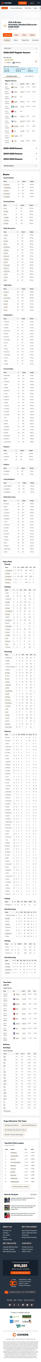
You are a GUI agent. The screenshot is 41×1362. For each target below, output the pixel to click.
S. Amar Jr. (6, 292)
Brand (5, 1237)
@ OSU (17, 1004)
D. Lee (5, 214)
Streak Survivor (27, 1247)
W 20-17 (22, 101)
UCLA (5, 1096)
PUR (15, 96)
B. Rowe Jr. (6, 268)
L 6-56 (23, 1013)
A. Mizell (6, 253)
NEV (15, 121)
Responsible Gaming (29, 1237)
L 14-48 (24, 999)
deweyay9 (13, 1175)
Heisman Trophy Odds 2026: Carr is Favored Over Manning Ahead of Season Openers (23, 1214)
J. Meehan (6, 250)
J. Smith (6, 274)
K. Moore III (6, 256)
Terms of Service (29, 1300)
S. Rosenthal (7, 265)
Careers (5, 1233)
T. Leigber (6, 217)
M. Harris (6, 241)
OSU (5, 1074)
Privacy (20, 1300)
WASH (17, 999)
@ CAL (16, 87)
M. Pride (6, 262)
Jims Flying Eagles (15, 1162)
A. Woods (6, 223)
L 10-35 (24, 1038)
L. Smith (6, 277)
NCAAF (4, 8)
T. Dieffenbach (7, 187)
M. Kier (5, 244)
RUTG (5, 1099)
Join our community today (20, 1273)
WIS (15, 111)
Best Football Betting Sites (29, 1125)
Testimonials (7, 1239)
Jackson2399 (14, 1155)
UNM (17, 1038)
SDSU (15, 92)
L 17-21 (22, 126)
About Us (7, 1227)
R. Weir (5, 280)
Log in (32, 3)
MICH (5, 1084)
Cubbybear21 (14, 1178)
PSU (17, 1028)
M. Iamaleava (7, 193)
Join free (22, 3)
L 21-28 (24, 1008)
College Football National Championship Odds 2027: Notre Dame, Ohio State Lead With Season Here (23, 1207)
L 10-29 (22, 140)
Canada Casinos (9, 1249)
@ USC (17, 994)
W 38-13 (22, 116)
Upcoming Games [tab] (11, 76)
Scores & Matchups (16, 8)
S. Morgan (6, 259)
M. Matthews (7, 247)
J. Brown (6, 235)
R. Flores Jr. (8, 700)
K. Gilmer (7, 715)
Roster (16, 40)
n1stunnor (13, 1168)
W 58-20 (22, 121)
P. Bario (5, 295)
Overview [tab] (7, 35)
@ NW (17, 1033)
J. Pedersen (8, 684)
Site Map (9, 1300)
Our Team (6, 1235)
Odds (35, 8)
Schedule (7, 40)
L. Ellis (5, 238)
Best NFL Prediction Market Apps (14, 1134)
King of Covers (27, 1249)
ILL (15, 131)
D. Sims (5, 310)
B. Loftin (6, 304)
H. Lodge (6, 301)
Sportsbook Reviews (29, 1230)
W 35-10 (22, 91)
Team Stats (35, 40)
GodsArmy (13, 1165)
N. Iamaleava (7, 196)
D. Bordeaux (7, 184)
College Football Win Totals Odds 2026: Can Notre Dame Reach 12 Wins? (23, 1199)
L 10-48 (24, 1004)
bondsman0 (13, 1152)
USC (15, 140)
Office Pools (26, 1251)
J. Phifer (6, 307)
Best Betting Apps (9, 1251)
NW (4, 1062)
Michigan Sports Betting (11, 1125)
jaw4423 (12, 1172)
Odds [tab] (16, 35)
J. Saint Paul (7, 271)
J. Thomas (6, 220)
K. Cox (5, 208)
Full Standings (7, 1111)
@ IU (17, 1013)
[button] (36, 52)
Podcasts (25, 1235)
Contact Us (7, 1230)
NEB (17, 1009)
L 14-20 (22, 131)
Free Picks (28, 8)
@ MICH (16, 136)
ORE (5, 1065)
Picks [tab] (24, 35)
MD (17, 1018)
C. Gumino (6, 190)
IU (4, 1068)
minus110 (13, 1159)
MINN (5, 1093)
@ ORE (16, 106)
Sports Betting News (29, 1233)
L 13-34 (22, 106)
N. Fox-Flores (7, 298)
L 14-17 (23, 1033)
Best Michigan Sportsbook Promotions (15, 1130)
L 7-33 (22, 87)
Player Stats (25, 40)
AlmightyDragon (14, 1181)
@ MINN (16, 126)
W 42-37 (24, 1028)
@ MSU (18, 1023)
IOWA (5, 1059)
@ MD (15, 101)
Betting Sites (9, 1243)
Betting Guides (29, 1227)
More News (34, 1194)
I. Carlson (7, 632)
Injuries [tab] (32, 35)
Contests (26, 1243)
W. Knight (6, 211)
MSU (15, 116)
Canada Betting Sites (10, 1247)
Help (15, 1300)
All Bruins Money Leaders (20, 1186)
